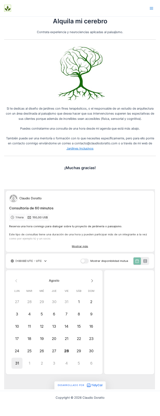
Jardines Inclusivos (80, 148)
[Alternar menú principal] (151, 8)
